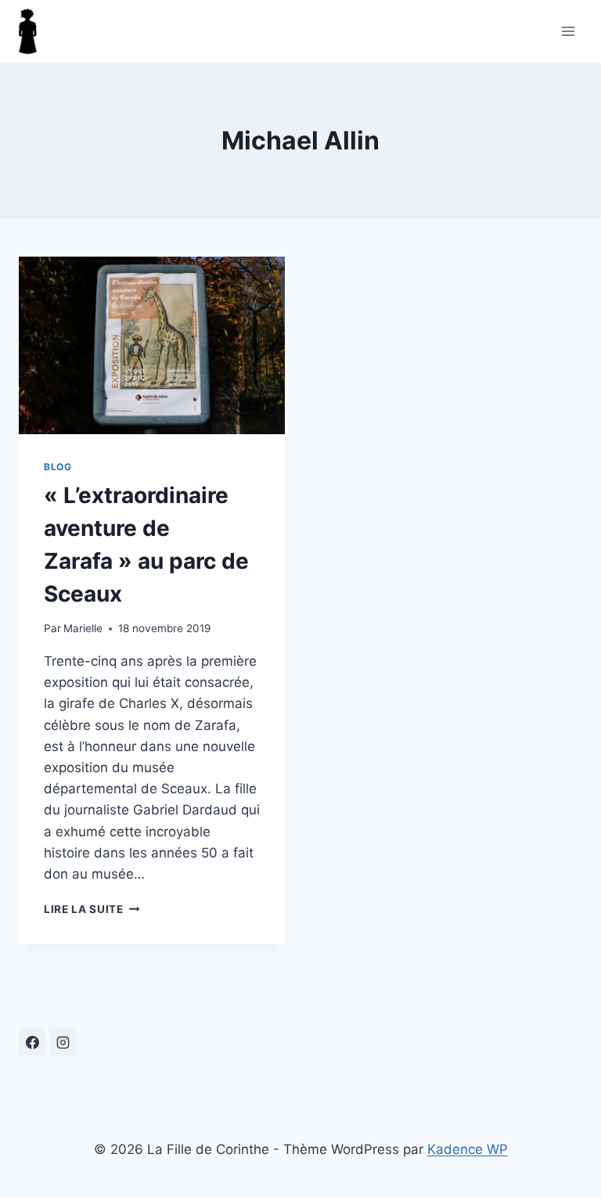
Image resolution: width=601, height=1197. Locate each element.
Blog (57, 467)
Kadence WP (467, 1149)
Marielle (83, 628)
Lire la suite (91, 909)
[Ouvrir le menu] (567, 31)
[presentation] (152, 345)
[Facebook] (32, 1042)
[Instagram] (62, 1042)
